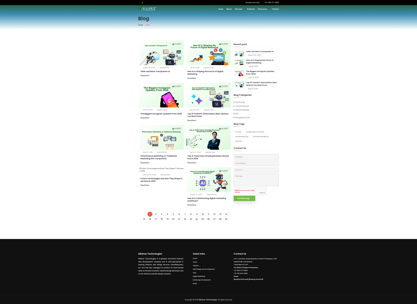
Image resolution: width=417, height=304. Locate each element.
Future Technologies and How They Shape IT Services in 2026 (162, 179)
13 (220, 214)
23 (191, 219)
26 (208, 219)
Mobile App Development (202, 280)
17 (156, 219)
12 (214, 214)
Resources (262, 9)
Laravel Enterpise (242, 106)
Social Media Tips (241, 136)
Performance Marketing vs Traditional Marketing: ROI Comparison (159, 157)
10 (203, 214)
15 (144, 219)
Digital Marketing (199, 276)
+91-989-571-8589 (272, 2)
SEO (237, 113)
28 (220, 219)
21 (179, 219)
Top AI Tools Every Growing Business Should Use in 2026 (208, 157)
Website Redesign (242, 110)
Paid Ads (238, 141)
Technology (240, 102)
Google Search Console (255, 132)
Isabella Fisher (164, 68)
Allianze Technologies (208, 299)
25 (202, 219)
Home (220, 9)
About (229, 9)
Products (251, 9)
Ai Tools (238, 132)
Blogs (195, 283)
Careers (196, 265)
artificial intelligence (261, 136)
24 (197, 219)
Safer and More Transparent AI (155, 71)
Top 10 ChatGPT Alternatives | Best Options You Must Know (207, 115)
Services (238, 9)
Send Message (243, 198)
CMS (194, 273)
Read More (145, 75)
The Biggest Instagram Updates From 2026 (161, 113)
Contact (275, 9)
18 (162, 219)
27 (214, 219)
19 (167, 219)
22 (185, 219)
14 (226, 214)
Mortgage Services (242, 117)
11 (208, 214)
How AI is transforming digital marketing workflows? (206, 199)
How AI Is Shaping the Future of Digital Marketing (205, 72)
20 (173, 219)
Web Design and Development (204, 269)
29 (226, 219)
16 (150, 219)
